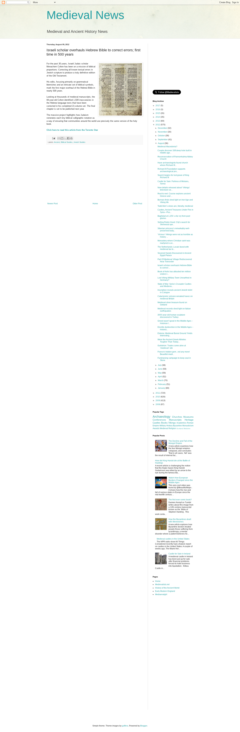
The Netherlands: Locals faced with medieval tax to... (173, 248)
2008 (158, 404)
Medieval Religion (168, 428)
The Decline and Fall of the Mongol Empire (180, 442)
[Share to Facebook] (68, 138)
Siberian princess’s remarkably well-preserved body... (174, 229)
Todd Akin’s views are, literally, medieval (175, 206)
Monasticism (187, 425)
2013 (158, 121)
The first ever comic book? (180, 500)
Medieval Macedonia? (167, 146)
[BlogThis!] (62, 138)
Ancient (57, 142)
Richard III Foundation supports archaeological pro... (171, 170)
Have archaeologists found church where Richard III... (173, 164)
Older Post (137, 203)
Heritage (189, 419)
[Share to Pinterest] (71, 138)
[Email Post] (53, 138)
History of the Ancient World (167, 588)
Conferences (159, 419)
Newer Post (52, 203)
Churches (177, 417)
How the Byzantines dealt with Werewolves (179, 520)
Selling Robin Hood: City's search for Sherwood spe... (174, 223)
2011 (158, 393)
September (163, 139)
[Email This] (59, 138)
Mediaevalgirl (161, 594)
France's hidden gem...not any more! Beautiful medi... (174, 353)
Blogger (143, 726)
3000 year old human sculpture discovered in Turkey (171, 316)
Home (95, 203)
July (160, 365)
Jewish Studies (79, 142)
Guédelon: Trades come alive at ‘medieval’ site (172, 346)
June (160, 369)
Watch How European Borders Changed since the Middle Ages (180, 480)
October (161, 135)
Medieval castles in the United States (173, 539)
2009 (158, 400)
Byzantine (177, 425)
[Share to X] (65, 138)
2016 (158, 109)
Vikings (172, 422)
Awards (156, 428)
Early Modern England (165, 591)
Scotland (179, 428)
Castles (156, 422)
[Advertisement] (94, 175)
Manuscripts (175, 419)
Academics (181, 423)
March (161, 380)
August (161, 143)
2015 (158, 113)
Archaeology (161, 416)
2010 (158, 397)
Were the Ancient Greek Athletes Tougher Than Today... (172, 340)
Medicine (187, 428)
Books (164, 422)
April (160, 376)
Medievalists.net (162, 584)
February (162, 384)
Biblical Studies (66, 142)
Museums (188, 417)
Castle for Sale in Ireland (179, 554)
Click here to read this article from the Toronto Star (72, 130)
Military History (166, 425)
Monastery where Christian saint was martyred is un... (174, 242)
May (160, 373)
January (162, 388)
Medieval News (85, 15)
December (163, 128)
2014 (158, 117)
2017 (158, 105)
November (163, 132)
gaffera (125, 726)
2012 (158, 125)
